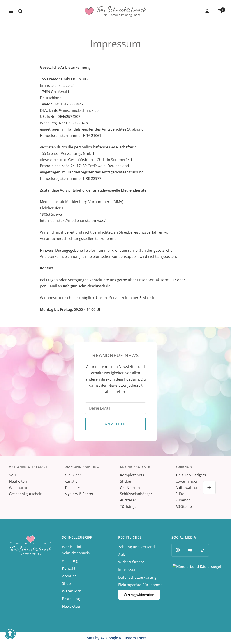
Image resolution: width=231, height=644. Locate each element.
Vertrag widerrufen (139, 594)
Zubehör (183, 500)
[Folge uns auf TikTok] (202, 550)
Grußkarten (130, 487)
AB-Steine (184, 506)
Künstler (72, 481)
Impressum (128, 569)
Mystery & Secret (79, 493)
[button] (10, 633)
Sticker (126, 481)
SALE (13, 475)
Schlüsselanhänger (136, 493)
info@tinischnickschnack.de (75, 110)
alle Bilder (73, 475)
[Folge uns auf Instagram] (177, 550)
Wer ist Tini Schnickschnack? (76, 550)
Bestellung (71, 598)
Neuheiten (18, 481)
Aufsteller (128, 500)
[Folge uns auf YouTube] (190, 550)
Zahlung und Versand (136, 546)
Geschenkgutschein (25, 493)
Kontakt (68, 568)
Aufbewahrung (188, 487)
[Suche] (20, 11)
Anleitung (70, 560)
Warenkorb (71, 591)
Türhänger (129, 506)
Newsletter (71, 606)
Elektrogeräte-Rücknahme (140, 584)
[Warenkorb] (219, 11)
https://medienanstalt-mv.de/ (80, 220)
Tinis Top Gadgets (191, 475)
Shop (66, 583)
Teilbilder (72, 487)
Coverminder (187, 481)
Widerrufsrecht (131, 562)
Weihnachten (20, 487)
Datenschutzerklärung (137, 577)
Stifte (180, 493)
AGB (121, 554)
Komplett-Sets (132, 475)
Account (69, 576)
